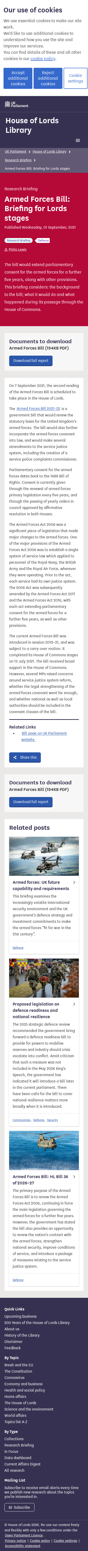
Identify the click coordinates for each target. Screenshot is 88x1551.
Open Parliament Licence (24, 1535)
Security (52, 1120)
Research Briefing (18, 160)
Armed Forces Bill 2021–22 (38, 409)
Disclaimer (13, 1342)
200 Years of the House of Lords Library (37, 1323)
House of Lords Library (32, 125)
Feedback (12, 1348)
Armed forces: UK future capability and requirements (41, 885)
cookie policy (43, 58)
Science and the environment (29, 1409)
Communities (21, 1120)
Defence (18, 947)
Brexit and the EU (18, 1365)
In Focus (11, 1452)
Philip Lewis (18, 250)
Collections (13, 1439)
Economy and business (23, 1384)
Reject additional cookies (48, 78)
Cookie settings (75, 78)
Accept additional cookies (18, 78)
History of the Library (22, 1335)
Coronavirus (14, 1378)
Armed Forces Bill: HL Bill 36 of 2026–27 (40, 1180)
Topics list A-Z (15, 1422)
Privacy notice (15, 1541)
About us (11, 1329)
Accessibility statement (22, 1546)
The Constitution (18, 1371)
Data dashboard (17, 1458)
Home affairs (15, 1397)
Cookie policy (40, 1541)
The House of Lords (20, 1403)
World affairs (15, 1416)
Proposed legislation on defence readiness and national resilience (36, 1010)
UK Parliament (15, 152)
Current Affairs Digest (22, 1464)
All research (14, 1470)
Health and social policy (24, 1390)
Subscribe (21, 1507)
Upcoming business (20, 1316)
